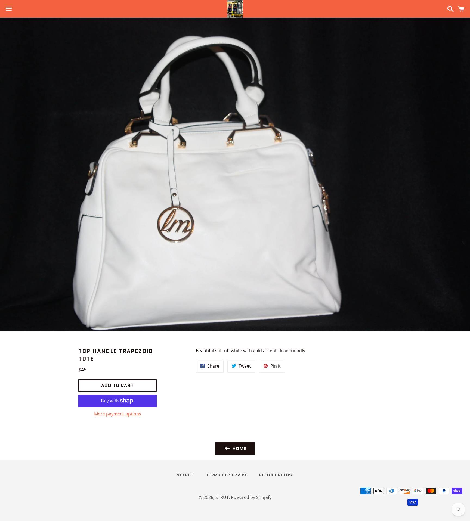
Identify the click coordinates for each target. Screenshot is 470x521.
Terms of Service (226, 475)
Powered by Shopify (251, 497)
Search (185, 475)
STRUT (222, 497)
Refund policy (276, 475)
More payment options (117, 414)
